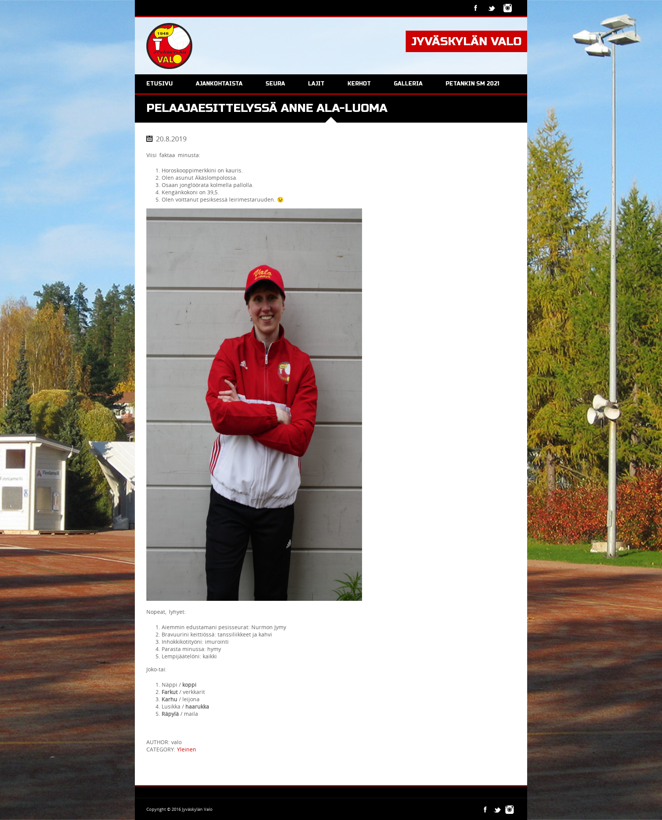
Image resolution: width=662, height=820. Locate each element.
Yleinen (186, 749)
